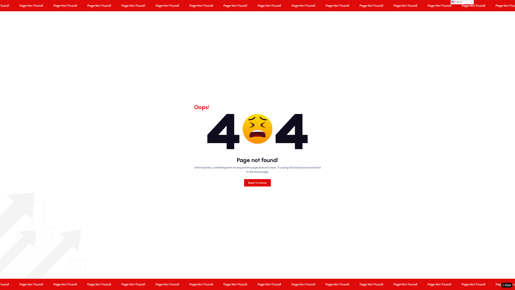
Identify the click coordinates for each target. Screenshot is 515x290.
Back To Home (257, 182)
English (459, 2)
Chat (508, 285)
